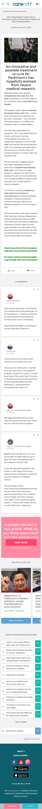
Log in (30, 806)
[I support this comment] (34, 289)
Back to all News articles (15, 11)
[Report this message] (38, 289)
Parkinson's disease (14, 731)
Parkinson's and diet (15, 675)
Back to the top (32, 739)
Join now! (21, 542)
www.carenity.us (14, 791)
